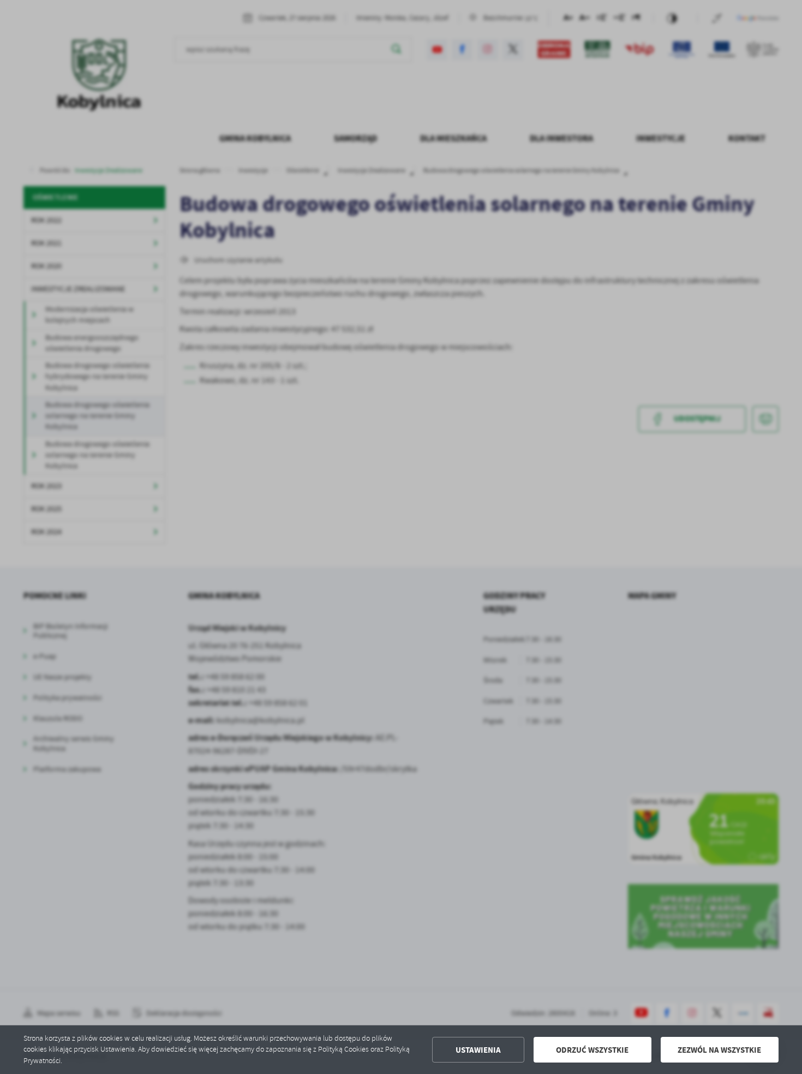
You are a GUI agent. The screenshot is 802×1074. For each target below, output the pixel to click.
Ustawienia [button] (478, 1050)
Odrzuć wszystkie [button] (592, 1050)
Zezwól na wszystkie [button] (719, 1050)
